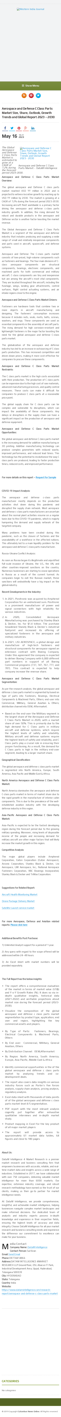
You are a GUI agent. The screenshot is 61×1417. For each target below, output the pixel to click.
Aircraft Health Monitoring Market (19, 894)
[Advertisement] (30, 46)
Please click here (19, 924)
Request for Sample (46, 477)
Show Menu (32, 85)
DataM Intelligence (37, 1247)
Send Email (14, 1254)
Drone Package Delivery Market (18, 901)
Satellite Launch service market (18, 908)
